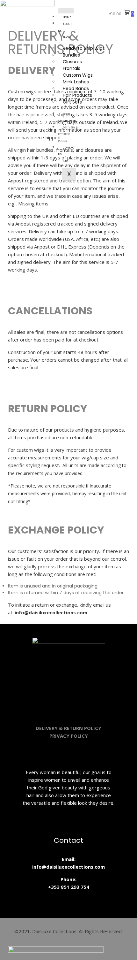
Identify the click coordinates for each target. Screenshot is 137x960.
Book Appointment (68, 117)
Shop (66, 37)
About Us (65, 27)
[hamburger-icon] (66, 10)
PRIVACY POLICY (68, 736)
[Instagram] (50, 703)
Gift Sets (72, 102)
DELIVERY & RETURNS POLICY (68, 134)
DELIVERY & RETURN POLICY (68, 728)
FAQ (65, 161)
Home (67, 17)
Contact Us (67, 151)
